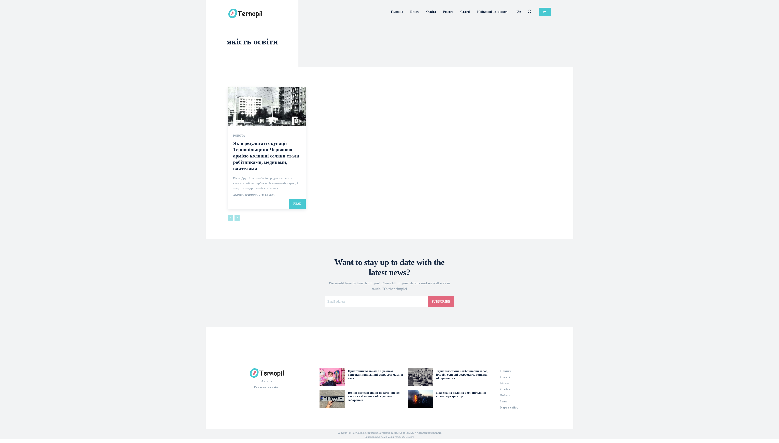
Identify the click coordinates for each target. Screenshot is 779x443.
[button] (529, 11)
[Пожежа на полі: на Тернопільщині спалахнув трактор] (420, 398)
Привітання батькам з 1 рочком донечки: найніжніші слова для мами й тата (375, 374)
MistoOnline (408, 436)
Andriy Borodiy (245, 195)
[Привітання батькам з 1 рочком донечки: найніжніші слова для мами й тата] (332, 377)
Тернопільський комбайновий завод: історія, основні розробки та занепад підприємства (462, 374)
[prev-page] (230, 218)
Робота (239, 135)
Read (297, 203)
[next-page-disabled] (237, 218)
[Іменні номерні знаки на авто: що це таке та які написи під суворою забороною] (332, 398)
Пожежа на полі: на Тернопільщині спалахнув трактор (461, 394)
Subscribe (440, 301)
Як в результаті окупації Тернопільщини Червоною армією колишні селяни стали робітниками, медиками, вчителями (266, 156)
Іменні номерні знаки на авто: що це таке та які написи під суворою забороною (374, 396)
